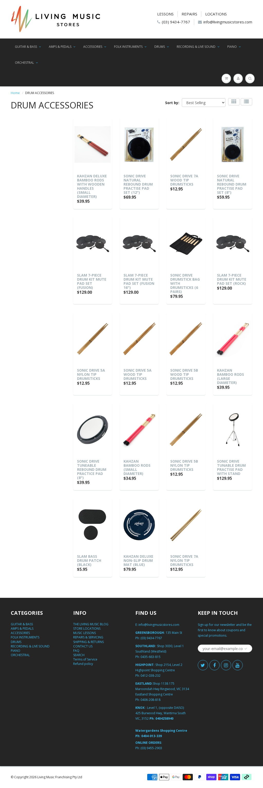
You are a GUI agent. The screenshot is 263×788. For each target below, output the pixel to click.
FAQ (76, 650)
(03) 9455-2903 (151, 748)
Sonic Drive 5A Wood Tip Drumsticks (138, 374)
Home (15, 93)
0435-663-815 (150, 657)
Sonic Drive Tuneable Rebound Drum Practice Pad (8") (91, 469)
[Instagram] (226, 665)
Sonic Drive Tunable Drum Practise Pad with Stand (231, 467)
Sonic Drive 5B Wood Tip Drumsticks (184, 374)
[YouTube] (237, 665)
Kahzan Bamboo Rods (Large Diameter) (230, 376)
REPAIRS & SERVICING (88, 637)
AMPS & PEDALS (60, 46)
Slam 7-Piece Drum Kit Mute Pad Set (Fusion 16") (139, 281)
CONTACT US (82, 646)
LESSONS (165, 13)
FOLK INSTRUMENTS (128, 46)
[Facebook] (214, 665)
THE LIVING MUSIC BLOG (90, 624)
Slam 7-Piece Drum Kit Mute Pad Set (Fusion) (91, 281)
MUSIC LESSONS (84, 633)
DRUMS (159, 46)
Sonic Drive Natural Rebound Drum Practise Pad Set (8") (231, 184)
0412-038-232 (150, 675)
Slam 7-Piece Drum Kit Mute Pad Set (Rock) (231, 279)
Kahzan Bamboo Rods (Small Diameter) (137, 467)
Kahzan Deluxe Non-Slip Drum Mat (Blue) (138, 560)
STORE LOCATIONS (86, 628)
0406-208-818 (150, 700)
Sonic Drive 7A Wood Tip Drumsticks (184, 180)
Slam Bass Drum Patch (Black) (89, 560)
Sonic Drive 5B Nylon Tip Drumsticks (184, 465)
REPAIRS (189, 13)
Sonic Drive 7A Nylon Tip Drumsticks (184, 560)
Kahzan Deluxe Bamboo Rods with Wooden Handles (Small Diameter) (92, 186)
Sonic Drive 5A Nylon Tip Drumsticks (91, 374)
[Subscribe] (246, 649)
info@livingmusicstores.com (227, 21)
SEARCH (78, 655)
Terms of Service (85, 659)
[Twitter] (203, 665)
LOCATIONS (216, 13)
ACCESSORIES (92, 46)
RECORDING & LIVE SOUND (196, 46)
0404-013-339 (151, 736)
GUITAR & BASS (26, 46)
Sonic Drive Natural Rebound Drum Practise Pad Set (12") (138, 184)
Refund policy (83, 664)
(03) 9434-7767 (176, 21)
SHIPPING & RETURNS (88, 642)
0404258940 (164, 718)
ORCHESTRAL (24, 62)
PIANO (232, 46)
